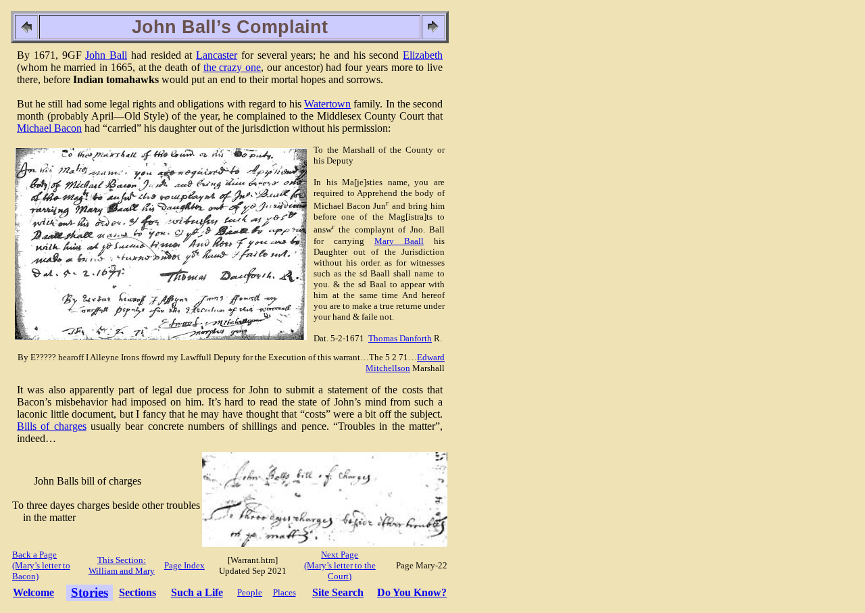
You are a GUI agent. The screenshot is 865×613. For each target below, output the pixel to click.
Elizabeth (423, 55)
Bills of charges (51, 426)
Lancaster (216, 55)
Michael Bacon (49, 128)
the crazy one (232, 67)
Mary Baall (399, 241)
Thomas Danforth (400, 338)
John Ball (106, 55)
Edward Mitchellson (405, 362)
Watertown (327, 103)
